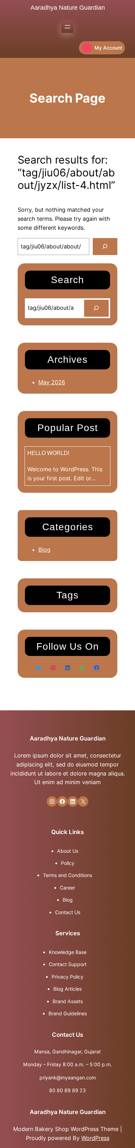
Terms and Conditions (67, 875)
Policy (67, 863)
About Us (67, 851)
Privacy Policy (67, 977)
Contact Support (68, 964)
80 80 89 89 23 (67, 1090)
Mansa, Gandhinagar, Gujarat (67, 1051)
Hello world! (48, 453)
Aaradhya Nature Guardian (67, 7)
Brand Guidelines (67, 1013)
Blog (44, 549)
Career (67, 888)
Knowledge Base (68, 952)
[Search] (105, 246)
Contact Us (67, 912)
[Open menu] (67, 26)
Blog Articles (67, 989)
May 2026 (51, 382)
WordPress (95, 1137)
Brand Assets (68, 1001)
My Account (108, 48)
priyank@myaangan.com (67, 1077)
